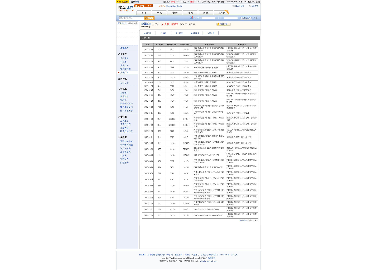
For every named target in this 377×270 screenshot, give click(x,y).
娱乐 (184, 2)
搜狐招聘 (178, 255)
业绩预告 (124, 159)
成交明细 (124, 58)
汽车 (199, 2)
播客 (223, 2)
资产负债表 (125, 148)
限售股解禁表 (126, 131)
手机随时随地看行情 (174, 6)
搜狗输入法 (160, 255)
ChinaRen (229, 2)
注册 (255, 18)
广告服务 (187, 255)
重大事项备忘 (126, 107)
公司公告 (124, 83)
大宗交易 (124, 72)
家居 (209, 2)
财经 (192, 2)
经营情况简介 (126, 103)
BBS (245, 2)
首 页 (144, 13)
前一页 (246, 220)
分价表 (123, 62)
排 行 (190, 13)
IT (195, 2)
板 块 (206, 13)
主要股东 (124, 121)
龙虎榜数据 (125, 69)
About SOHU (224, 255)
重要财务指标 (126, 141)
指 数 (175, 13)
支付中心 (170, 255)
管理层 (123, 100)
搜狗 (258, 2)
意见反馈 (162, 6)
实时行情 (223, 24)
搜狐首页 (166, 2)
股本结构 (124, 96)
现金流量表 (125, 152)
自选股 (221, 13)
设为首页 (254, 6)
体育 (178, 2)
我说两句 (251, 2)
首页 (241, 220)
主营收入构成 (126, 145)
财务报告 (124, 163)
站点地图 (151, 255)
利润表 (123, 155)
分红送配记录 (126, 110)
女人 (213, 2)
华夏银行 (146, 23)
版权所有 (211, 258)
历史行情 (124, 65)
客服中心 (195, 255)
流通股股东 (125, 124)
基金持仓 (124, 128)
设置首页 (142, 255)
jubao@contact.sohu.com (208, 261)
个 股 (159, 13)
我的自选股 (132, 23)
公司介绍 (234, 255)
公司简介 (124, 93)
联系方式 (204, 255)
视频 (218, 2)
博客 (240, 2)
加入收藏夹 (239, 6)
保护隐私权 (213, 255)
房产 (204, 2)
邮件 (236, 2)
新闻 (173, 2)
